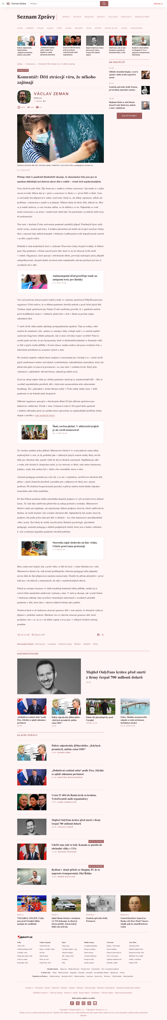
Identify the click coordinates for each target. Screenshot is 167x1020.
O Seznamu (39, 987)
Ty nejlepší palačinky (90, 946)
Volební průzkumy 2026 (24, 949)
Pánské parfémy (128, 976)
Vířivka (122, 972)
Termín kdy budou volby (24, 956)
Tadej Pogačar (44, 956)
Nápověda (55, 987)
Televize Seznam (56, 992)
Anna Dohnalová (67, 802)
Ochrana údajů (90, 987)
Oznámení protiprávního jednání (128, 987)
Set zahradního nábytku (101, 972)
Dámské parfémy (79, 976)
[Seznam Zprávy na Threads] (89, 1003)
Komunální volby (22, 963)
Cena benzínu (95, 969)
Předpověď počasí (73, 969)
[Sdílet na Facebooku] (98, 634)
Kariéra (47, 987)
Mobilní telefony (55, 976)
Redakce (72, 987)
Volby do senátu (22, 959)
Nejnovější (117, 62)
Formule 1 (65, 959)
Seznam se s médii (70, 992)
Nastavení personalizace (123, 992)
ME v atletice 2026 (68, 956)
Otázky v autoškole (135, 959)
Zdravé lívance (88, 952)
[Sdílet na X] (102, 634)
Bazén (54, 972)
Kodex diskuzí (84, 992)
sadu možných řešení (45, 415)
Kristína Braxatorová (70, 777)
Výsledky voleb (22, 952)
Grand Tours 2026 (45, 963)
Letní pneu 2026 (134, 946)
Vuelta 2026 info (45, 946)
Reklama (80, 987)
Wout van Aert (44, 959)
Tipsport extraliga (67, 952)
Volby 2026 (21, 946)
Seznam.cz (158, 4)
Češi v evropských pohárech (110, 969)
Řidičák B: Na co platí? (136, 956)
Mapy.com (63, 969)
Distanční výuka (65, 644)
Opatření (87, 644)
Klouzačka (89, 972)
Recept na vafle (89, 959)
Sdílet (32, 107)
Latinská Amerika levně (114, 959)
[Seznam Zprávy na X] (78, 1003)
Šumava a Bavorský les (114, 952)
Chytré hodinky (117, 976)
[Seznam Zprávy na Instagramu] (83, 1003)
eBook (23, 107)
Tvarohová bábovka (90, 956)
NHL (63, 963)
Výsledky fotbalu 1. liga (69, 949)
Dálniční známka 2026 (136, 949)
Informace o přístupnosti (106, 987)
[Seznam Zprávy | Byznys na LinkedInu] (95, 1003)
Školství (77, 644)
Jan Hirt (42, 952)
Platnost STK (133, 963)
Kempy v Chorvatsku (113, 946)
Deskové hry (98, 976)
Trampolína (73, 972)
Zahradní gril (114, 972)
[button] (26, 41)
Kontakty (64, 987)
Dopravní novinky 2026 (136, 952)
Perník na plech (89, 963)
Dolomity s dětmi (112, 963)
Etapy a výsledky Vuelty (47, 949)
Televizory (107, 976)
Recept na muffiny (90, 949)
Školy (95, 644)
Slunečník (81, 972)
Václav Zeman (51, 94)
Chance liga (65, 946)
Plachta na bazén (63, 972)
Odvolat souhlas (107, 992)
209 (40, 107)
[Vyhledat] (104, 3)
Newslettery (95, 992)
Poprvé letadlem (112, 949)
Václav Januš (65, 827)
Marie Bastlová (66, 877)
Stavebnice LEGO (67, 976)
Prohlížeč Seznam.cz (40, 992)
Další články (129, 116)
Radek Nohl (64, 753)
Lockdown (52, 644)
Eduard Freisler (67, 852)
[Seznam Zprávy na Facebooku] (72, 1003)
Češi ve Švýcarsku (112, 956)
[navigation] (3, 4)
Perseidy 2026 (85, 969)
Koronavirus (40, 644)
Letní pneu (89, 976)
